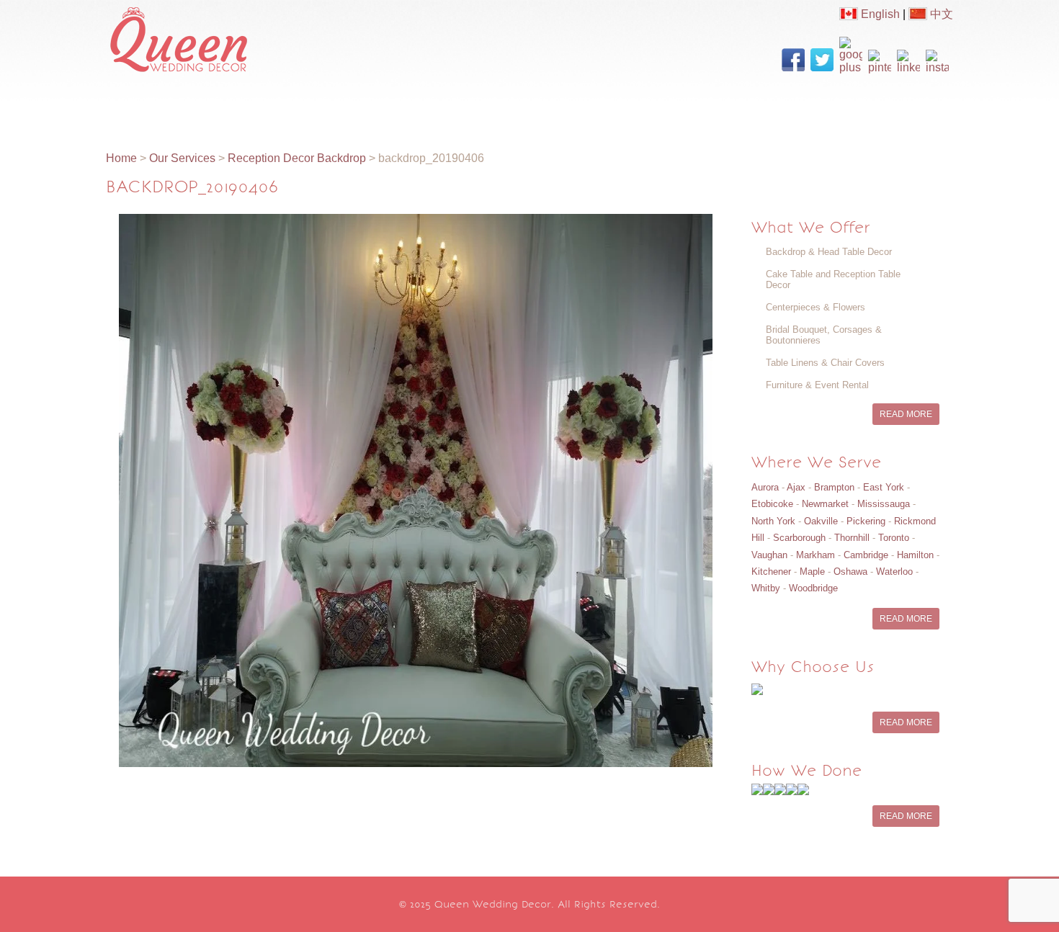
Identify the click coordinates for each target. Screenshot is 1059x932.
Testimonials (711, 105)
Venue (634, 105)
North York (773, 521)
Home (139, 105)
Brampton (834, 487)
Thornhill (852, 537)
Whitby (765, 588)
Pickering (865, 521)
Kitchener (771, 571)
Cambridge (866, 555)
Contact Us (802, 105)
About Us (206, 105)
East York (883, 487)
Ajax (796, 487)
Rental (493, 105)
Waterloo (894, 571)
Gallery (369, 105)
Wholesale (563, 105)
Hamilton (915, 555)
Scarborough (799, 537)
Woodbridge (813, 588)
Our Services (291, 105)
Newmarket (825, 503)
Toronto (893, 537)
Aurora (765, 487)
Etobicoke (772, 503)
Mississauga (883, 503)
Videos (432, 105)
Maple (812, 571)
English (879, 14)
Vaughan (769, 555)
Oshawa (850, 571)
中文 (940, 14)
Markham (815, 555)
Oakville (821, 521)
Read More (906, 414)
